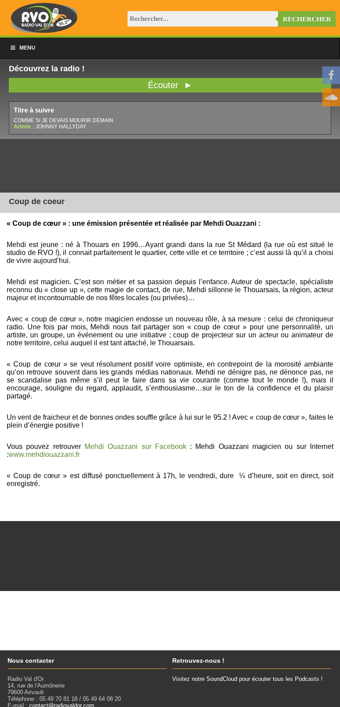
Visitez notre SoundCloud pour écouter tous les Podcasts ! (247, 679)
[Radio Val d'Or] (44, 31)
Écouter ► (170, 85)
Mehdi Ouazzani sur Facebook (135, 446)
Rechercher (307, 19)
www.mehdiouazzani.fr (44, 454)
